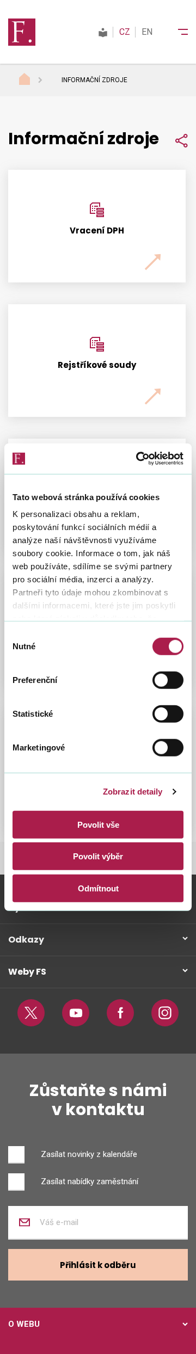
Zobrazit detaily (133, 791)
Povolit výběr (98, 856)
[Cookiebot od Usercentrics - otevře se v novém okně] (138, 459)
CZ (124, 32)
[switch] (167, 679)
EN (147, 32)
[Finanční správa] (21, 31)
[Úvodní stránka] (35, 80)
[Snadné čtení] (103, 31)
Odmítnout (98, 888)
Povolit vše (98, 824)
